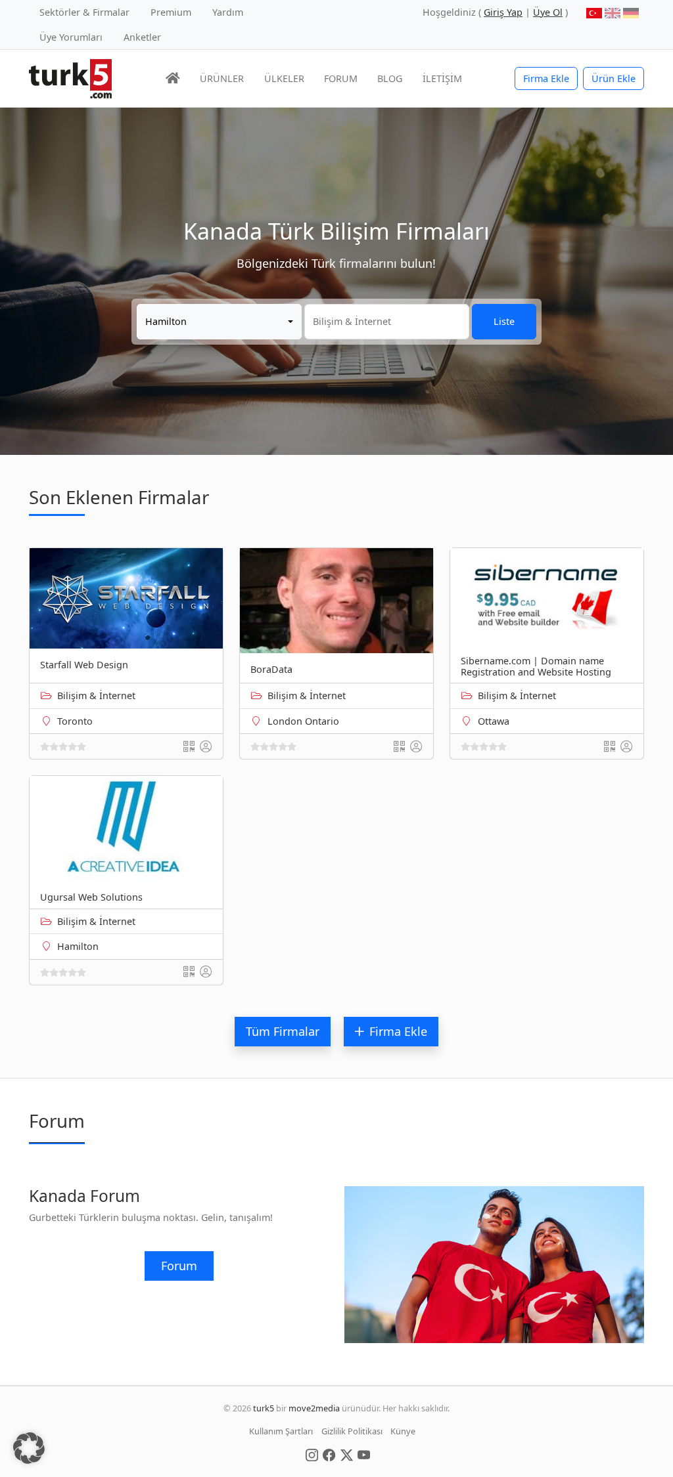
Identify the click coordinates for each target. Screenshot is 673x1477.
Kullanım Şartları (281, 1431)
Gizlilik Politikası (352, 1431)
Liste (504, 321)
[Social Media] (312, 1454)
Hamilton (78, 946)
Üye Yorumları (71, 37)
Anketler (142, 37)
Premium (171, 12)
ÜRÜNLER (222, 78)
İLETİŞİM (442, 78)
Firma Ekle (546, 78)
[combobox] (219, 321)
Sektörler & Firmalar (84, 12)
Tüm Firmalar (282, 1031)
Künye (402, 1431)
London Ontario (303, 721)
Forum (179, 1266)
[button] (29, 1448)
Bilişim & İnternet (96, 695)
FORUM (341, 78)
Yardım (227, 12)
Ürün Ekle (614, 78)
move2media (314, 1408)
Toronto (75, 721)
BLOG (389, 78)
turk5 (263, 1408)
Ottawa (493, 721)
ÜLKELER (284, 78)
